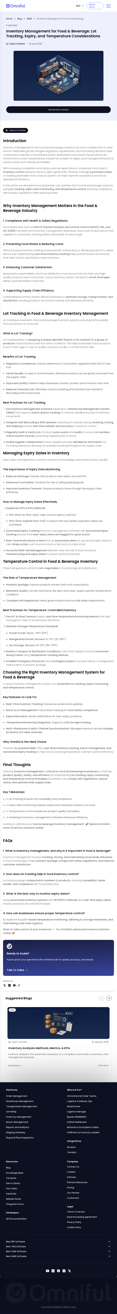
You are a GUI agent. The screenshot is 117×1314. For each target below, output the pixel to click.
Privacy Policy (74, 1222)
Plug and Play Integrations (20, 1137)
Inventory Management (18, 1116)
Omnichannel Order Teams (81, 1096)
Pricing (70, 1187)
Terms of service (76, 1211)
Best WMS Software (16, 1256)
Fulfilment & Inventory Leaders (83, 1132)
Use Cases (11, 1188)
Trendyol (71, 1152)
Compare (11, 1178)
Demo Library (13, 1183)
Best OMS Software (16, 1251)
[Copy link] (19, 985)
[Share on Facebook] (14, 985)
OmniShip (11, 1111)
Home (9, 18)
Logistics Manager (76, 1111)
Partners (71, 1177)
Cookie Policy (74, 1227)
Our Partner (73, 1192)
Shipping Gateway (15, 1132)
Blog (19, 18)
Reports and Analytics (17, 1127)
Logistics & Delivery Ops (79, 1101)
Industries (11, 1193)
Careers (71, 1171)
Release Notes (13, 1198)
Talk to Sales (15, 970)
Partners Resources (77, 1182)
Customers (73, 1197)
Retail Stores (73, 1106)
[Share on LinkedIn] (9, 985)
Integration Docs (15, 1204)
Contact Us (73, 1166)
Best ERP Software (15, 1241)
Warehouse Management (20, 1101)
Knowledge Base (14, 1172)
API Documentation (16, 1218)
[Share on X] (4, 985)
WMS (29, 18)
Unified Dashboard (77, 1122)
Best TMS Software (16, 1246)
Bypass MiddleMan (76, 1116)
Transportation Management (21, 1106)
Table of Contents (17, 130)
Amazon (71, 1147)
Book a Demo (92, 5)
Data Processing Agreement (82, 1216)
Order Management (16, 1096)
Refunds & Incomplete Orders (83, 1127)
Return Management (17, 1122)
